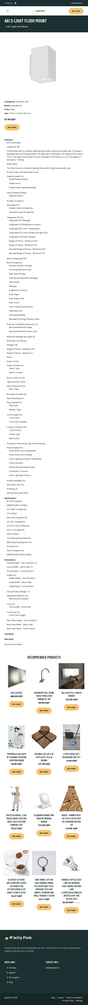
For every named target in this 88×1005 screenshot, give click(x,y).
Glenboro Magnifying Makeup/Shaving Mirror (44, 818)
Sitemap (79, 1000)
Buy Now (12, 127)
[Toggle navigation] (7, 11)
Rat (26, 101)
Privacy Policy (68, 1000)
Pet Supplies (14, 977)
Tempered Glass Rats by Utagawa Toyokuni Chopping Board (16, 757)
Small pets (20, 101)
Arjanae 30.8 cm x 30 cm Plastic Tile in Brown (44, 757)
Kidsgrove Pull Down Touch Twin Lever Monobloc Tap (44, 695)
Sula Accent (16, 692)
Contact (60, 997)
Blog (11, 982)
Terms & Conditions (74, 997)
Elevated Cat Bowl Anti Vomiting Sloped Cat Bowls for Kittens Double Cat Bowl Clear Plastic (16, 886)
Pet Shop (76, 11)
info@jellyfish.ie (77, 3)
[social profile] (15, 3)
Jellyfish (12, 972)
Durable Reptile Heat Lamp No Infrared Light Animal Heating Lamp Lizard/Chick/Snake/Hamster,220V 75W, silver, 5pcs (71, 889)
